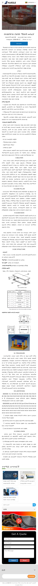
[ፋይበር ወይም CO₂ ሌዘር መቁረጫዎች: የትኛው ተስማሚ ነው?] (10, 475)
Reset (25, 560)
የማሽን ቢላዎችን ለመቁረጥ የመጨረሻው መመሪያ (27, 482)
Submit (13, 560)
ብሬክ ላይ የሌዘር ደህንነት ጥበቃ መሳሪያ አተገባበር (9, 498)
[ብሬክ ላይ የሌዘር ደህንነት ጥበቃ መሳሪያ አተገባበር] (10, 491)
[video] (19, 521)
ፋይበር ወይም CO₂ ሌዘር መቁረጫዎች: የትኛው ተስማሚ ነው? (9, 482)
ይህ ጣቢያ (29, 39)
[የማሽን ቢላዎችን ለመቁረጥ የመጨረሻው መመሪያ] (27, 475)
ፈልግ (34, 504)
